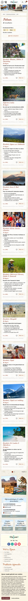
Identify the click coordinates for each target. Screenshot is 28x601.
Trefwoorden (6, 570)
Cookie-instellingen (15, 598)
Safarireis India (13, 105)
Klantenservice (7, 557)
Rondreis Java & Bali (13, 189)
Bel (11, 540)
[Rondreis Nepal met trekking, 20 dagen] (14, 391)
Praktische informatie (12, 564)
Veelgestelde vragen (8, 569)
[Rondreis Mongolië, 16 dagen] (14, 310)
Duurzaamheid (7, 561)
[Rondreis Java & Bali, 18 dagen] (14, 178)
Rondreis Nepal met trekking (13, 402)
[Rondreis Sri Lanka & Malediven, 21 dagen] (14, 434)
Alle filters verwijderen (7, 32)
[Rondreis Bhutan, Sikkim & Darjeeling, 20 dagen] (14, 50)
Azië (4, 29)
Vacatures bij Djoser (8, 559)
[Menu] (2, 2)
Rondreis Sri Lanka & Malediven (12, 446)
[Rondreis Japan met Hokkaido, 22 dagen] (14, 135)
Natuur (11, 29)
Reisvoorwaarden (7, 567)
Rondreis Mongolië (12, 321)
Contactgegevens (8, 554)
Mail (14, 540)
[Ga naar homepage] (14, 2)
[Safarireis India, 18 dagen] (14, 93)
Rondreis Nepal (13, 363)
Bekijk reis (21, 77)
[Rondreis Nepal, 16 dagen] (14, 351)
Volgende (23, 471)
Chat (16, 540)
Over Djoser (6, 552)
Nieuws (5, 555)
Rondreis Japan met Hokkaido (14, 146)
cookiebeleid (23, 594)
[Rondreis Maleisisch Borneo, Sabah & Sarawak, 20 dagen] (14, 265)
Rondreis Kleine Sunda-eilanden (14, 232)
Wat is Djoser (9, 549)
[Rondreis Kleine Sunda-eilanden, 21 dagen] (14, 219)
